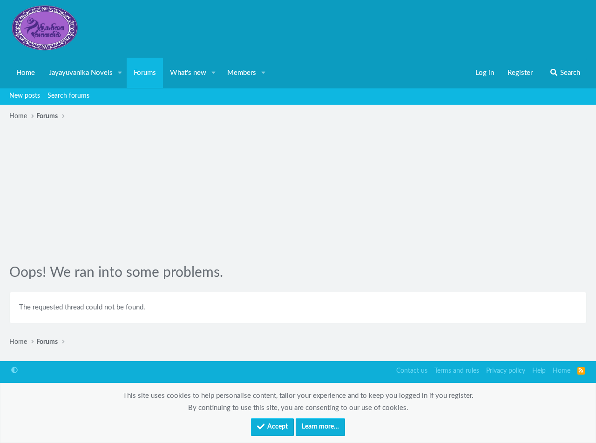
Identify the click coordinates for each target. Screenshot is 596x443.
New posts (24, 96)
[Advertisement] (298, 193)
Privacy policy (505, 371)
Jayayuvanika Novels (81, 72)
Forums (145, 72)
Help (539, 371)
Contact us (411, 371)
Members (241, 72)
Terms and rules (456, 371)
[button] (120, 73)
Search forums (68, 96)
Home (25, 72)
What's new (188, 72)
